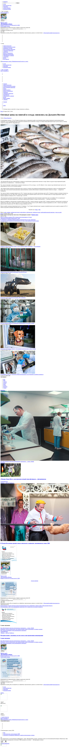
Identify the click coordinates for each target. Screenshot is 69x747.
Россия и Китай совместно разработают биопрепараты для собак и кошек (17, 323)
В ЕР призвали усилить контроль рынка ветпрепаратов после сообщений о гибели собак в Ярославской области (26, 605)
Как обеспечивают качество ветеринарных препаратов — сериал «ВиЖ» (17, 461)
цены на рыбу (58, 212)
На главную (3, 377)
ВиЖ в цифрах (6, 98)
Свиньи (5, 381)
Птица (4, 88)
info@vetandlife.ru (5, 12)
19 (1, 683)
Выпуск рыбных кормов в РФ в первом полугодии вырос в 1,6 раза (16, 217)
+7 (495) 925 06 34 (5, 717)
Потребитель (6, 94)
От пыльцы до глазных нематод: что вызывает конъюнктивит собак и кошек (18, 348)
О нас (4, 4)
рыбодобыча (23, 212)
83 (3, 601)
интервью (3, 390)
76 (3, 683)
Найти (18, 3)
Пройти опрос (35, 214)
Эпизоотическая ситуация (9, 47)
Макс (36, 209)
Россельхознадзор (7, 5)
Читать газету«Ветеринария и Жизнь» (6, 23)
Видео (4, 57)
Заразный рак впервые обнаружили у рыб (10, 218)
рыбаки (8, 212)
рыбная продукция (15, 212)
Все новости (6, 59)
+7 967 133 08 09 (4, 69)
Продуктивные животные (9, 49)
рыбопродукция (36, 212)
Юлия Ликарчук (7, 118)
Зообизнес (5, 51)
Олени (4, 387)
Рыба (4, 105)
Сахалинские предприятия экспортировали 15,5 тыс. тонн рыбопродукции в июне (20, 220)
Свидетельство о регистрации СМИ (11, 734)
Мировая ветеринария (8, 54)
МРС (4, 380)
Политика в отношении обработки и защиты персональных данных (18, 735)
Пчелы (4, 383)
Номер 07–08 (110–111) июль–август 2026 (10, 25)
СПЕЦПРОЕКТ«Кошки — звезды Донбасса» (7, 482)
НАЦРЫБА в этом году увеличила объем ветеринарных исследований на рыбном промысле (22, 374)
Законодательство (7, 45)
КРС (4, 379)
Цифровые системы (7, 48)
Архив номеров (6, 7)
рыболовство (29, 212)
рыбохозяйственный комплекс (48, 212)
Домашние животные (8, 50)
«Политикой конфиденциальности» (51, 32)
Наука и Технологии (8, 53)
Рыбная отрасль (6, 89)
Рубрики (5, 1)
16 (1, 601)
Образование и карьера (8, 55)
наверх (2, 692)
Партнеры (5, 6)
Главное (5, 83)
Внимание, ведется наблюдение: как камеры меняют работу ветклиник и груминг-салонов (21, 629)
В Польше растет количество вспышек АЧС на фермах (13, 297)
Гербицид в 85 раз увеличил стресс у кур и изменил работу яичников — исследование (20, 246)
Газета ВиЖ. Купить (5, 26)
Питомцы (3, 462)
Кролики (5, 386)
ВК (39, 209)
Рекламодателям (7, 9)
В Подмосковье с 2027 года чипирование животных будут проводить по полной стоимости (22, 606)
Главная (5, 101)
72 (3, 31)
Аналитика (5, 56)
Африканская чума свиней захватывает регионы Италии (14, 272)
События (5, 99)
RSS (4, 732)
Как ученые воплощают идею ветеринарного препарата (13, 630)
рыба (5, 212)
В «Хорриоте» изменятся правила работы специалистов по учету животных (18, 219)
